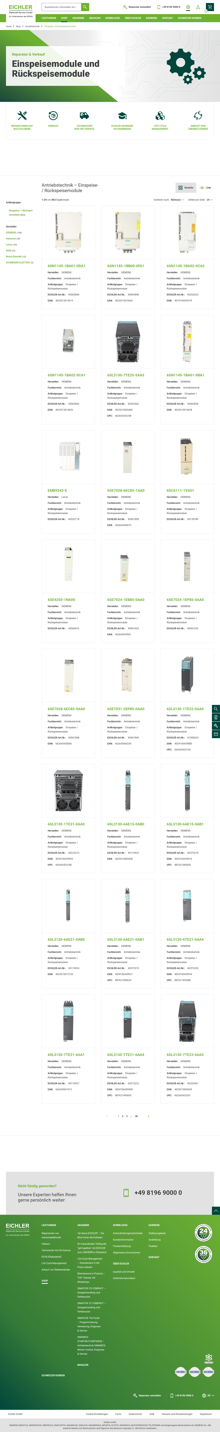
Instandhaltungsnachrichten (128, 1233)
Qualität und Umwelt (124, 1271)
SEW (10, 250)
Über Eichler (133, 18)
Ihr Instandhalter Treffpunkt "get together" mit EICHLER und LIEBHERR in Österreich (92, 1248)
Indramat (13, 238)
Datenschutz (135, 1414)
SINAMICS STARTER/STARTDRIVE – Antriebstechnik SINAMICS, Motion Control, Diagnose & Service (91, 1345)
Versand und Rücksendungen (177, 1414)
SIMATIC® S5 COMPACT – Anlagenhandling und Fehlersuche (91, 1292)
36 (136, 1116)
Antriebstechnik (32, 26)
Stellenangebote (157, 1233)
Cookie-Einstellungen (97, 1414)
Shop (64, 18)
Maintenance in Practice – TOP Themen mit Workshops (91, 1277)
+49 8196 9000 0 (184, 1395)
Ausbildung (155, 1239)
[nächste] (148, 1116)
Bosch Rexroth (16, 256)
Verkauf (46, 1243)
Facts (118, 1414)
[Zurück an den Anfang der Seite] (216, 1211)
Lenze (11, 244)
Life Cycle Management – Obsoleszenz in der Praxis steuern (89, 1263)
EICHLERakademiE (51, 1256)
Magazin (94, 18)
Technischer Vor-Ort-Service (56, 1250)
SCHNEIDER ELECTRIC (19, 262)
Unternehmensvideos (124, 1278)
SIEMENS (14, 232)
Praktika (153, 1246)
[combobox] (177, 199)
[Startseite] (21, 11)
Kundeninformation (123, 1239)
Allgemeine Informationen (126, 1252)
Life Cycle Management (54, 1263)
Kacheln (189, 187)
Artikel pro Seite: (196, 199)
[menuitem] (216, 1211)
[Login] (198, 7)
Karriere (151, 18)
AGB (152, 1414)
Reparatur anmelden (150, 1395)
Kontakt (167, 18)
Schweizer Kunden (189, 18)
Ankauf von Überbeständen (56, 1269)
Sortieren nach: (161, 199)
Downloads (112, 18)
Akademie (78, 18)
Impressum (206, 1414)
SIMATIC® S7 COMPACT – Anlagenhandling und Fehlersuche (91, 1307)
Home (9, 26)
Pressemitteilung (122, 1246)
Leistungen (49, 18)
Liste (208, 187)
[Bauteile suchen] (85, 7)
